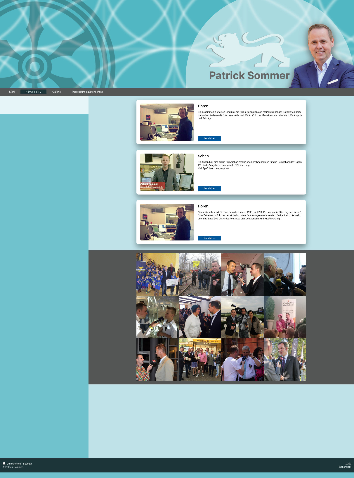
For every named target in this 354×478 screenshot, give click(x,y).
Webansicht (345, 466)
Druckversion (14, 463)
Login (348, 463)
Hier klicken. (209, 138)
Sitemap (27, 463)
